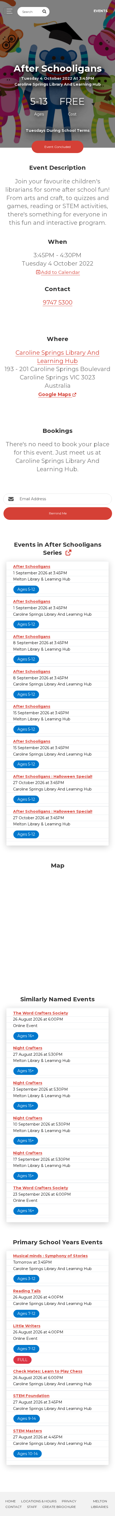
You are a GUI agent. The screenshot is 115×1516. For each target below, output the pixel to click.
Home (10, 1501)
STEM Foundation (31, 1395)
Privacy (69, 1501)
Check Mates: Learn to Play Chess (47, 1371)
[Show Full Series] (68, 552)
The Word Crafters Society (40, 1013)
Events (101, 11)
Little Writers (26, 1325)
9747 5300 (57, 302)
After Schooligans (31, 566)
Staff (32, 1507)
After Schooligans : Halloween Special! (52, 776)
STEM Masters (27, 1430)
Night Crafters (27, 1048)
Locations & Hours (38, 1501)
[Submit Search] (45, 11)
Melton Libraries (99, 1504)
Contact (13, 1507)
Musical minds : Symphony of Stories (50, 1255)
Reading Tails (27, 1291)
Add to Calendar (60, 272)
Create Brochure (59, 1507)
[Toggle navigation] (8, 11)
